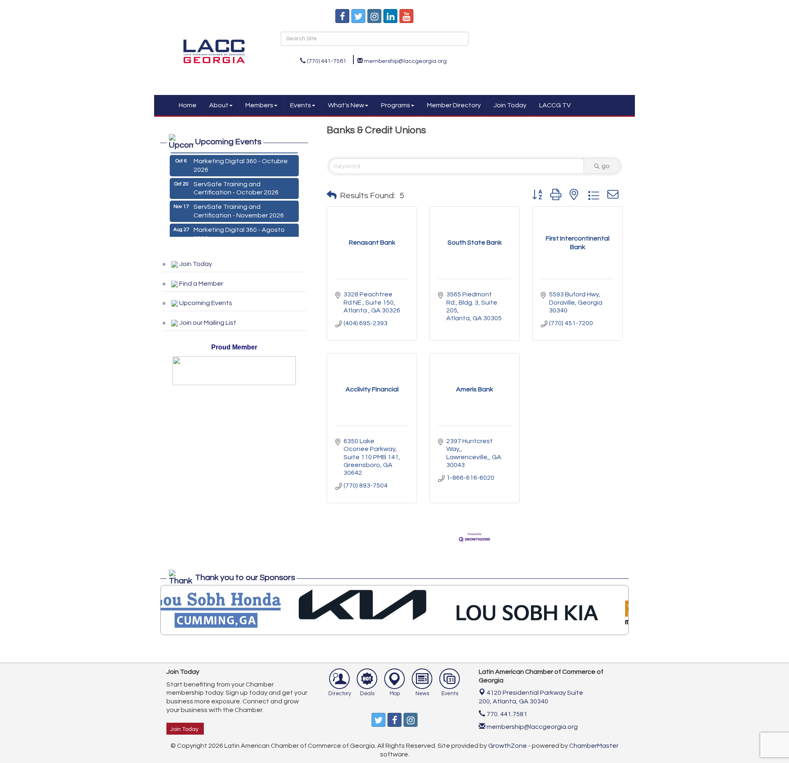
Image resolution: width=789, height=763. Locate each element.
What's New (346, 105)
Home (187, 105)
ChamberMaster (593, 745)
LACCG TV (555, 105)
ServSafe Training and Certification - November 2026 (239, 207)
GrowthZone (507, 745)
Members (259, 105)
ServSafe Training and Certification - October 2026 (236, 185)
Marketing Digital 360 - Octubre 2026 (241, 162)
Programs (395, 105)
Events (300, 105)
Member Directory (454, 105)
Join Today (510, 105)
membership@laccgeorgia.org (531, 727)
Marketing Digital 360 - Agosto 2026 (239, 230)
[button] (332, 195)
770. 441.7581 (506, 714)
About (218, 105)
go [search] (606, 166)
